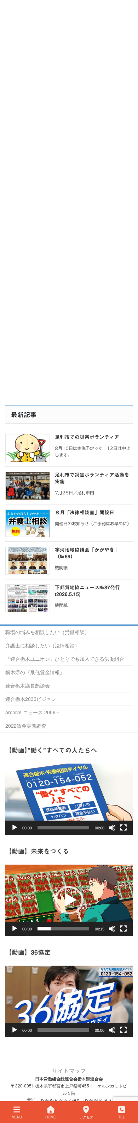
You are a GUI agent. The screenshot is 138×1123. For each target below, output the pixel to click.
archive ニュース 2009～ (33, 712)
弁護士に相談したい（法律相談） (42, 645)
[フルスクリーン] (123, 827)
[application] (69, 799)
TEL (121, 1117)
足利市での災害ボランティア (87, 437)
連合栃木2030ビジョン (30, 698)
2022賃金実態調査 (25, 725)
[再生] (14, 827)
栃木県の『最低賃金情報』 (35, 672)
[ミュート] (112, 827)
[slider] (63, 928)
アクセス (86, 1117)
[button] (69, 799)
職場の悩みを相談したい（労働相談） (47, 631)
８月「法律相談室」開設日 (84, 512)
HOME (50, 1117)
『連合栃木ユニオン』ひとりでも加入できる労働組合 (64, 658)
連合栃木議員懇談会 (27, 685)
